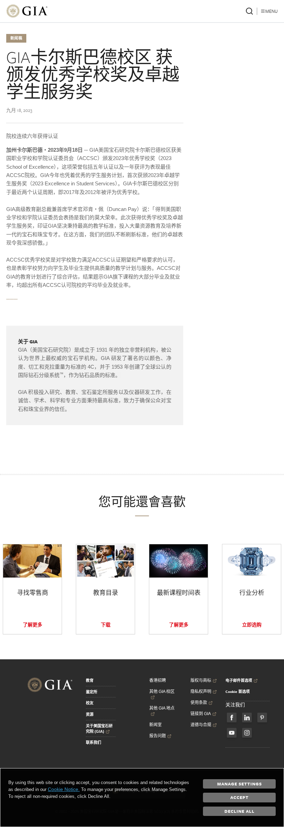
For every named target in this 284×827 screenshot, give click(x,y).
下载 (105, 624)
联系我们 (93, 742)
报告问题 (157, 735)
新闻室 (155, 724)
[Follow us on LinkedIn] (247, 717)
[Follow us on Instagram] (247, 733)
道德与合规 (200, 724)
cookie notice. (64, 789)
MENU (271, 11)
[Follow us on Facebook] (232, 717)
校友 (90, 703)
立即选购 (251, 624)
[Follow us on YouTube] (232, 733)
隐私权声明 (200, 691)
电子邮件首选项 (238, 680)
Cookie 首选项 (237, 691)
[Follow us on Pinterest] (262, 717)
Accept (239, 797)
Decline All (239, 811)
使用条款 (198, 702)
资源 (90, 714)
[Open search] (249, 11)
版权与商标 (200, 680)
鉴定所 (91, 692)
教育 (90, 680)
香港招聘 (157, 680)
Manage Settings (239, 784)
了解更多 (32, 624)
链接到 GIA (200, 713)
